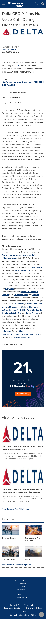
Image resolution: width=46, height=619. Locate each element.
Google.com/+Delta (11, 334)
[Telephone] (36, 4)
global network (37, 267)
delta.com (6, 331)
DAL (18, 65)
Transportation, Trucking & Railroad (34, 539)
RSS (40, 608)
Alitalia (35, 294)
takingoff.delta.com (22, 337)
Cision (27, 615)
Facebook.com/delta (30, 334)
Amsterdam (18, 303)
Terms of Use (15, 605)
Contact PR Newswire (22, 581)
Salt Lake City (15, 312)
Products (23, 583)
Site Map (31, 608)
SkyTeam (9, 288)
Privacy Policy (29, 605)
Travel (27, 559)
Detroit (5, 306)
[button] (23, 31)
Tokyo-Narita (32, 312)
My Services (22, 589)
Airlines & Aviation (9, 538)
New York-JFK (19, 309)
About (23, 586)
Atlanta (28, 303)
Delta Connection (22, 270)
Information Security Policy (14, 608)
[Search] (42, 4)
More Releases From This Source (15, 509)
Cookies (23, 611)
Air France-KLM (21, 294)
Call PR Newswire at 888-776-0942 (23, 596)
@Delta (22, 331)
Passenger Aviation (9, 559)
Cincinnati (37, 303)
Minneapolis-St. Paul (18, 306)
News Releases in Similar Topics (15, 564)
